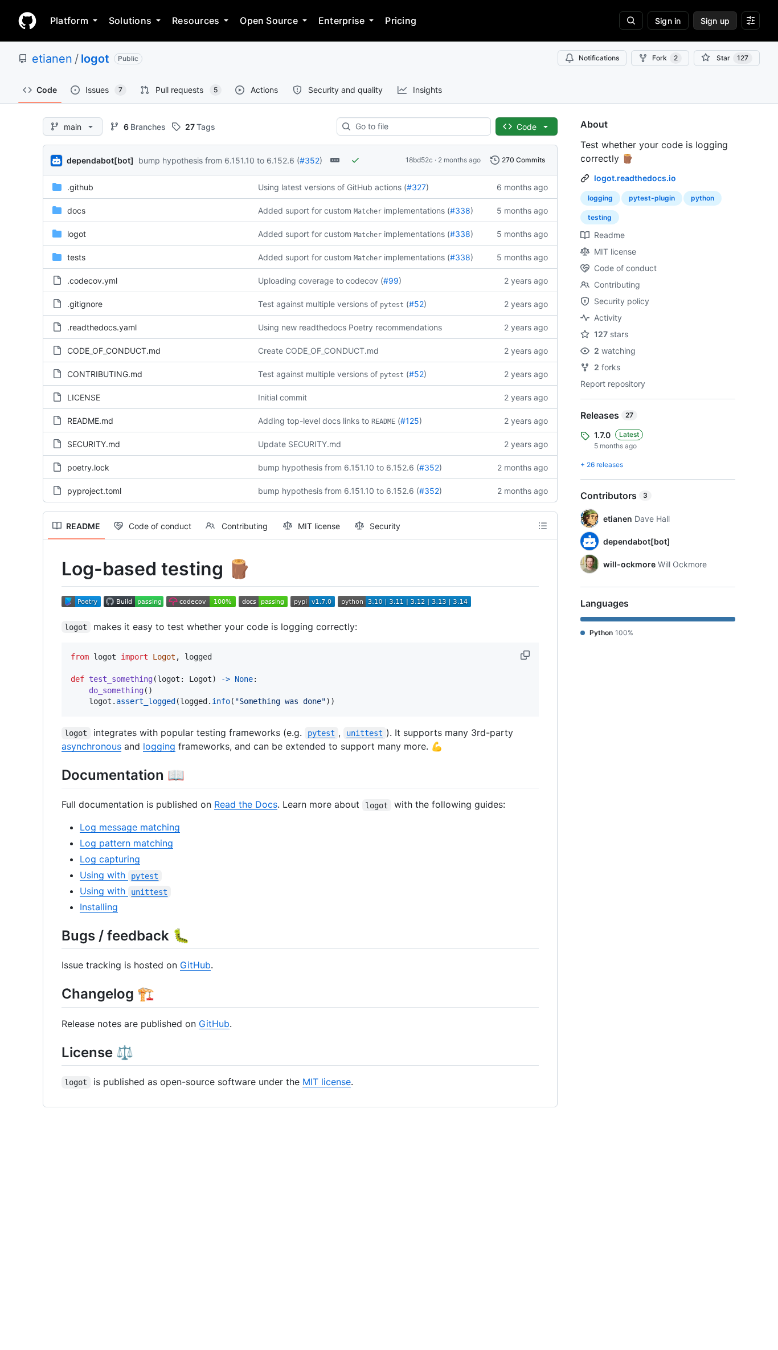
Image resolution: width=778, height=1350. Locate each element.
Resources (195, 20)
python (702, 198)
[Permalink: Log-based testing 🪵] (54, 569)
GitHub (195, 965)
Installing (99, 907)
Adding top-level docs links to (313, 421)
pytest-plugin (652, 198)
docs (76, 210)
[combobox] (418, 126)
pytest (392, 305)
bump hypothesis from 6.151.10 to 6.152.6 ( (219, 160)
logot (95, 59)
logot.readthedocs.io (635, 178)
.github (80, 187)
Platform (69, 20)
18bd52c (419, 160)
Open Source (269, 20)
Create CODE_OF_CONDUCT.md (318, 350)
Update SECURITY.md (299, 444)
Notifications (599, 58)
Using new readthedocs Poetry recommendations (350, 327)
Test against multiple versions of (318, 304)
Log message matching (130, 827)
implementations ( (417, 210)
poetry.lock (88, 467)
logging (159, 746)
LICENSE (83, 397)
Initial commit (282, 397)
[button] (526, 655)
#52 (416, 304)
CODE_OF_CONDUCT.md (114, 350)
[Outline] (542, 526)
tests (76, 257)
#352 (310, 160)
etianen (52, 59)
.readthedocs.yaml (102, 327)
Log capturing (110, 859)
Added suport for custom (304, 210)
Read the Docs (245, 804)
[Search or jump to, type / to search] (631, 20)
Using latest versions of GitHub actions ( (332, 187)
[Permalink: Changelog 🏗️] (54, 994)
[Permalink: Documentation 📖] (54, 775)
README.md (90, 421)
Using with (119, 875)
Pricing (400, 20)
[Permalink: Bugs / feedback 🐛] (54, 936)
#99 (391, 280)
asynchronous (91, 746)
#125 (409, 421)
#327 (416, 187)
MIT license (326, 1081)
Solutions (130, 20)
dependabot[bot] (100, 160)
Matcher (368, 211)
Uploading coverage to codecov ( (320, 280)
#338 (460, 210)
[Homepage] (27, 20)
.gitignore (85, 304)
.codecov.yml (92, 280)
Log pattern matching (126, 843)
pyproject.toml (94, 491)
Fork (665, 58)
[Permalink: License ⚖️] (54, 1052)
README (383, 422)
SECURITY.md (93, 444)
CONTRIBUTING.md (104, 374)
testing (600, 217)
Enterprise (341, 20)
